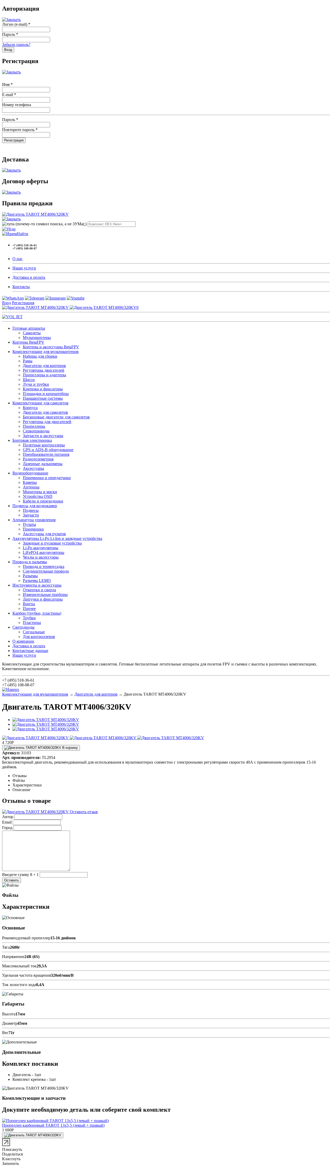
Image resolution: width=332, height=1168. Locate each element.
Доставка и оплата (28, 277)
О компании (23, 641)
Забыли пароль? (16, 44)
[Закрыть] (11, 19)
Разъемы (30, 576)
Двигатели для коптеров (44, 365)
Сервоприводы (36, 431)
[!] (9, 229)
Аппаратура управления (34, 520)
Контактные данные (30, 650)
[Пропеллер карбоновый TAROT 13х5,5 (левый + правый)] (55, 1120)
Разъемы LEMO (37, 580)
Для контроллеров (39, 636)
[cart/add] (32, 1135)
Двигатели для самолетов (45, 412)
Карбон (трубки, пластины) (36, 613)
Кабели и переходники (43, 501)
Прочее (29, 608)
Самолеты (32, 333)
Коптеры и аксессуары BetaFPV (51, 347)
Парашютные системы (43, 398)
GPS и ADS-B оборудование (48, 449)
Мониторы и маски (40, 492)
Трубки (29, 618)
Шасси (29, 379)
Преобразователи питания (46, 454)
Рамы (27, 361)
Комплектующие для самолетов (40, 403)
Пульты (29, 524)
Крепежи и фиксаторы (43, 389)
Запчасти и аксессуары (43, 435)
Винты (29, 604)
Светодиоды (23, 627)
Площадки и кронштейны (46, 393)
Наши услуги (24, 268)
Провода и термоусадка (43, 566)
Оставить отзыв (83, 812)
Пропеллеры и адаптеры (44, 375)
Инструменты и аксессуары (36, 585)
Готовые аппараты (28, 328)
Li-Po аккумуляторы (40, 548)
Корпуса (30, 407)
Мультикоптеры (37, 337)
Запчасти (31, 515)
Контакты (21, 286)
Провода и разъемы (29, 562)
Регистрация (23, 303)
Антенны (31, 487)
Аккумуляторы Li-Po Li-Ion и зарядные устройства (57, 538)
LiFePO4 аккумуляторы (43, 552)
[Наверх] (10, 689)
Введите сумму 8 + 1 (20, 874)
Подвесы (31, 510)
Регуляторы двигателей (43, 370)
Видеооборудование (30, 473)
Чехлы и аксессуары (41, 557)
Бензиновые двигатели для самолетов (56, 417)
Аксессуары (33, 468)
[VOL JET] (12, 317)
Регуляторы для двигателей (47, 421)
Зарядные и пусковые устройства (52, 543)
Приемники (33, 529)
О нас (17, 258)
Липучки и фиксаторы (43, 599)
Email (7, 822)
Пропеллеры (34, 426)
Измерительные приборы (45, 594)
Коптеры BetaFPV (28, 342)
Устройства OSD (37, 496)
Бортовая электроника (32, 440)
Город (7, 827)
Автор (7, 816)
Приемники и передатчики (47, 478)
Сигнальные (34, 632)
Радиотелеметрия (38, 459)
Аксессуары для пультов (44, 534)
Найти (22, 234)
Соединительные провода (46, 571)
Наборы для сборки (40, 356)
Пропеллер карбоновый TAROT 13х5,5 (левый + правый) (53, 1125)
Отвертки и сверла (39, 590)
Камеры (30, 482)
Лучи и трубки (36, 384)
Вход (6, 303)
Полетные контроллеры (44, 445)
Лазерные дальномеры (43, 463)
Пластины (32, 622)
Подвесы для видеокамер (34, 506)
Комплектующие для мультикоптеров (45, 351)
